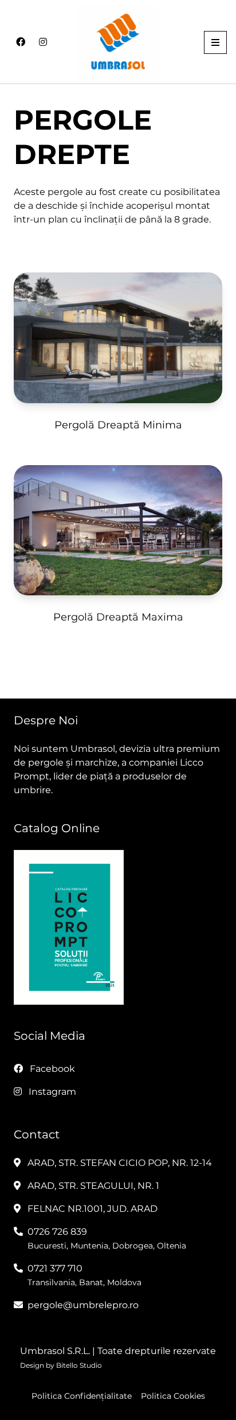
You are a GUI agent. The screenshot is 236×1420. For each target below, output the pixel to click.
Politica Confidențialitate (82, 1396)
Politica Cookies (173, 1396)
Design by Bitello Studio (61, 1365)
